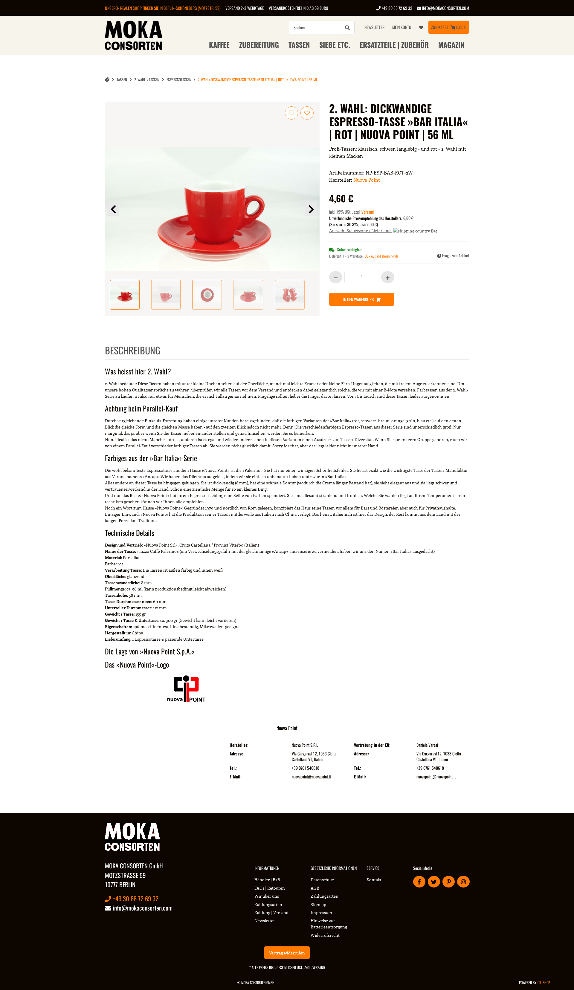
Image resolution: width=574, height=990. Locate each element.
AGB (315, 888)
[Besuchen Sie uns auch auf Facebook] (419, 882)
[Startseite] (107, 79)
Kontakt (374, 879)
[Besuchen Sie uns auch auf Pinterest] (448, 882)
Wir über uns (266, 896)
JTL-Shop (543, 982)
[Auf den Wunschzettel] (307, 113)
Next (311, 209)
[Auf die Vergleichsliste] (291, 113)
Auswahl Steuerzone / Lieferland (360, 230)
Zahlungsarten (268, 904)
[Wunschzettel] (421, 27)
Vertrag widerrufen (287, 953)
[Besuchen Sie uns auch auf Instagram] (463, 882)
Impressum (321, 912)
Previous (113, 209)
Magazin (451, 44)
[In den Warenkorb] (110, 98)
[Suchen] (347, 27)
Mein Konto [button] (401, 27)
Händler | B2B (267, 879)
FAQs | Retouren (269, 888)
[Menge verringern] (335, 277)
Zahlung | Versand (271, 912)
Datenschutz (322, 879)
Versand (367, 212)
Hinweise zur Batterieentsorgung (329, 924)
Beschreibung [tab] (132, 350)
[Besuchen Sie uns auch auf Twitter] (434, 882)
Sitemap (318, 904)
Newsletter (374, 27)
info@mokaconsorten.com (445, 8)
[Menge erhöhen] (387, 277)
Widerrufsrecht (325, 935)
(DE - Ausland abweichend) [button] (381, 255)
